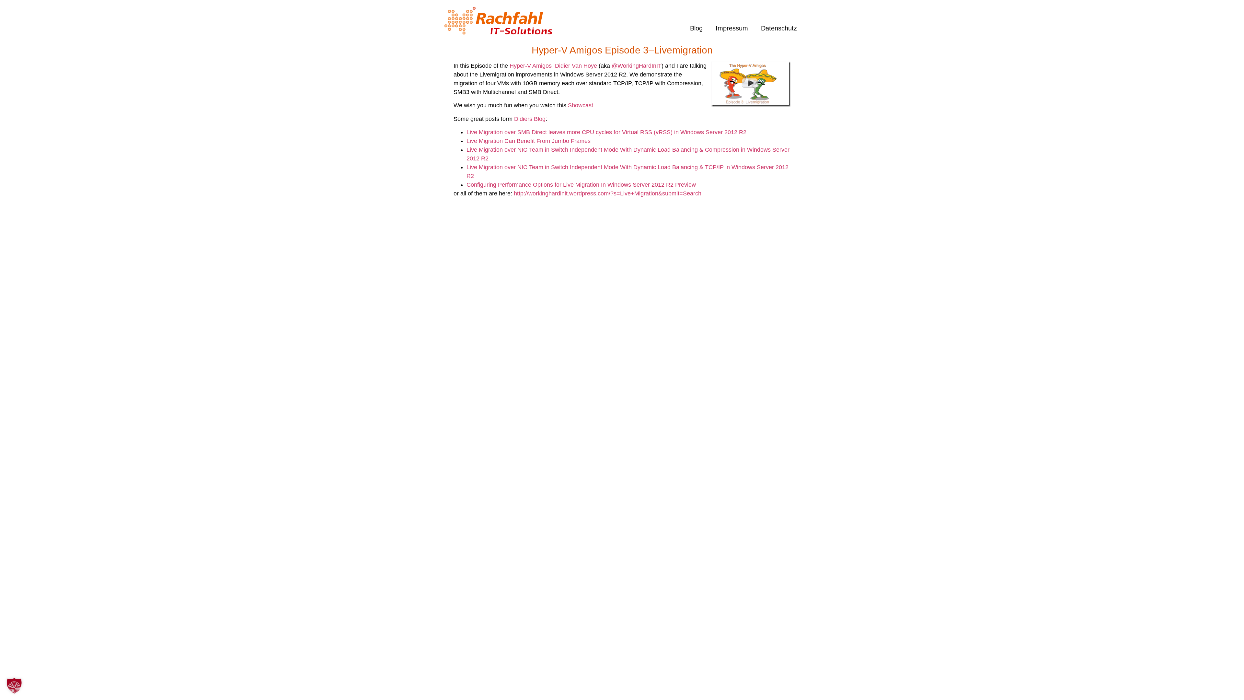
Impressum (732, 28)
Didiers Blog (530, 119)
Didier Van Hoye (576, 66)
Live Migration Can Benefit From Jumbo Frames (528, 141)
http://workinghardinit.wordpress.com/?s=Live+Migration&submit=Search (607, 193)
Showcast (580, 105)
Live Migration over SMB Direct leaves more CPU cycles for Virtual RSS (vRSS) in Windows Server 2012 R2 (606, 132)
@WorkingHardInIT (637, 66)
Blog (696, 28)
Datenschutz (779, 28)
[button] (14, 685)
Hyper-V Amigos (531, 66)
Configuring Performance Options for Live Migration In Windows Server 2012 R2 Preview (581, 184)
